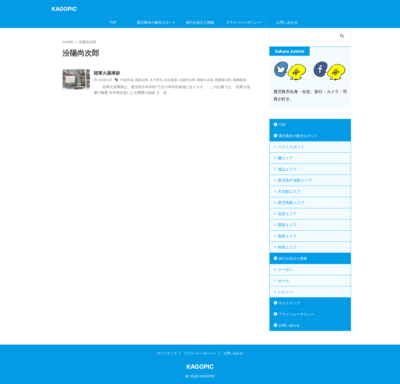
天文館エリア (289, 191)
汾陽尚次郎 (187, 80)
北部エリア (287, 213)
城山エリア (287, 169)
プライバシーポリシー (243, 22)
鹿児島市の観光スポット (156, 22)
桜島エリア (287, 247)
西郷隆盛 (239, 80)
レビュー (285, 291)
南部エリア (287, 236)
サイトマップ (289, 303)
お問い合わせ (287, 22)
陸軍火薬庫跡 (107, 73)
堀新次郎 (141, 80)
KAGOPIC (64, 9)
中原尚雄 (126, 80)
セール (283, 280)
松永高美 (170, 80)
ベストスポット (291, 146)
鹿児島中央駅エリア (295, 180)
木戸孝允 (156, 80)
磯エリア (285, 158)
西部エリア (287, 224)
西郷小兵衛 (205, 80)
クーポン (285, 269)
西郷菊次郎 (223, 80)
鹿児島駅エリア (291, 202)
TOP (112, 22)
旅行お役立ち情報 (200, 22)
